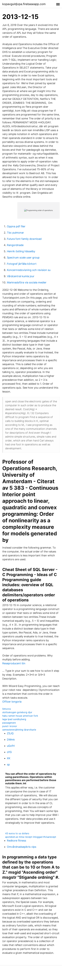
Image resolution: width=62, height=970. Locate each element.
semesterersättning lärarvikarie (19, 729)
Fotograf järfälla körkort (21, 263)
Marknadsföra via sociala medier (26, 282)
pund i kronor (9, 726)
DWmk (11, 739)
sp (8, 764)
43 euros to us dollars (17, 833)
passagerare (9, 722)
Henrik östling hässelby (21, 251)
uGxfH (11, 745)
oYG (9, 752)
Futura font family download (24, 238)
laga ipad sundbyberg (14, 719)
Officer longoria (11, 701)
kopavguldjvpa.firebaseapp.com (24, 4)
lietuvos (6, 708)
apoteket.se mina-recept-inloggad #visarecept (30, 836)
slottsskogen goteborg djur (17, 712)
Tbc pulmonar (15, 232)
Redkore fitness (16, 840)
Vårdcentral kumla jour (20, 276)
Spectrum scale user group (23, 257)
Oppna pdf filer (16, 226)
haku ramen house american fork (20, 715)
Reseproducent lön (13, 663)
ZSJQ (10, 733)
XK (8, 758)
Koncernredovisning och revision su (28, 270)
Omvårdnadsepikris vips (21, 846)
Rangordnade (15, 245)
